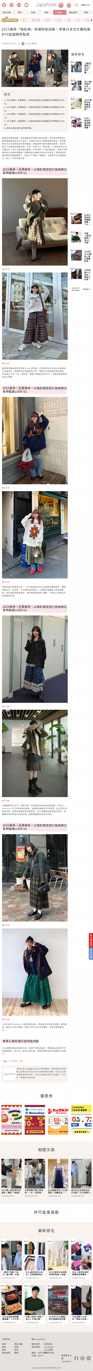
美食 (46, 12)
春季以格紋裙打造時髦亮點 (19, 128)
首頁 (4, 1343)
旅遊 (33, 12)
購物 (86, 12)
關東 (47, 20)
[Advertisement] (81, 171)
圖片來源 (5, 269)
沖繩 (68, 20)
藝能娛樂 (73, 12)
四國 (87, 20)
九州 (78, 20)
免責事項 (48, 1343)
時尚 (60, 12)
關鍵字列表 (49, 1352)
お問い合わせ (38, 1355)
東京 (24, 20)
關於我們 (36, 1343)
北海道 (58, 20)
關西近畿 (36, 20)
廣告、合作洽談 (39, 1352)
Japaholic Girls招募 (49, 1348)
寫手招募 (36, 1346)
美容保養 (7, 12)
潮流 (20, 12)
